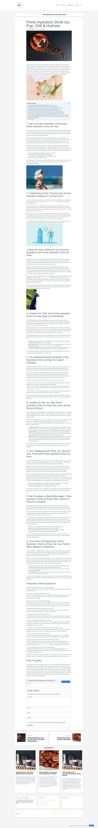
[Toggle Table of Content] (68, 104)
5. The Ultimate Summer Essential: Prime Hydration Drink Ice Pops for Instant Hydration (45, 110)
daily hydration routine (43, 644)
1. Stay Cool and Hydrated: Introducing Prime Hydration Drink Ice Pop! (41, 105)
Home (57, 5)
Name (29, 707)
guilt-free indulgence (45, 277)
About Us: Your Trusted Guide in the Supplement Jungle (64, 812)
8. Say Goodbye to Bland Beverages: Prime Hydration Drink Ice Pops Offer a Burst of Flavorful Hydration (48, 114)
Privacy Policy (42, 805)
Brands (76, 5)
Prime (38, 14)
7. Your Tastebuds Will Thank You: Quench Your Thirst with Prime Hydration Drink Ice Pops (45, 113)
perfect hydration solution (51, 201)
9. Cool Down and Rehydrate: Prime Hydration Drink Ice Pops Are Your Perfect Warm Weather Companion (48, 116)
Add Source (91, 825)
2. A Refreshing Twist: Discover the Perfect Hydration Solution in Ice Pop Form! (43, 106)
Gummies (63, 5)
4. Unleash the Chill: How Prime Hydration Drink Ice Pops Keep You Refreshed (43, 109)
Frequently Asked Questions (33, 117)
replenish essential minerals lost (46, 345)
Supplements (70, 5)
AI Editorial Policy (43, 803)
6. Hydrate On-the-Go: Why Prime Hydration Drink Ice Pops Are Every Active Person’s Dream (46, 112)
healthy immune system (31, 389)
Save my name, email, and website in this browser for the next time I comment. (47, 722)
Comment (30, 696)
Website (29, 717)
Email (29, 712)
